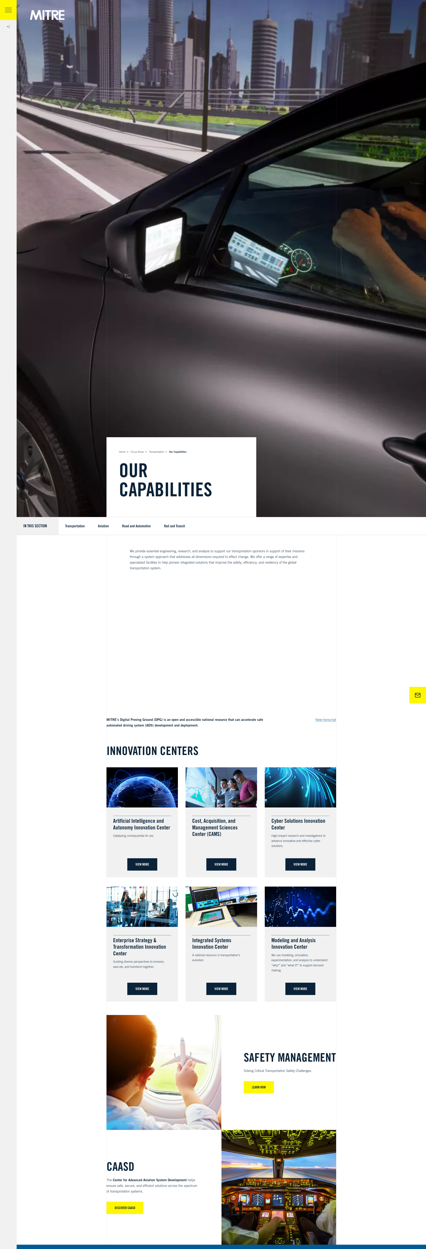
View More (142, 864)
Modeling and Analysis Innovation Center (293, 943)
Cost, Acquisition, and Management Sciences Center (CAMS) (215, 827)
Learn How (259, 1087)
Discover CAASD (125, 1208)
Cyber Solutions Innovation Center (298, 824)
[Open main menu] (8, 10)
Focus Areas (137, 451)
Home (122, 451)
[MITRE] (47, 15)
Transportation (156, 451)
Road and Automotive (136, 526)
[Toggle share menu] (8, 27)
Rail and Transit (174, 526)
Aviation (103, 526)
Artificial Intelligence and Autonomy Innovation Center (141, 824)
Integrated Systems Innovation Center (211, 943)
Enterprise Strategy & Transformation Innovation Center (139, 947)
